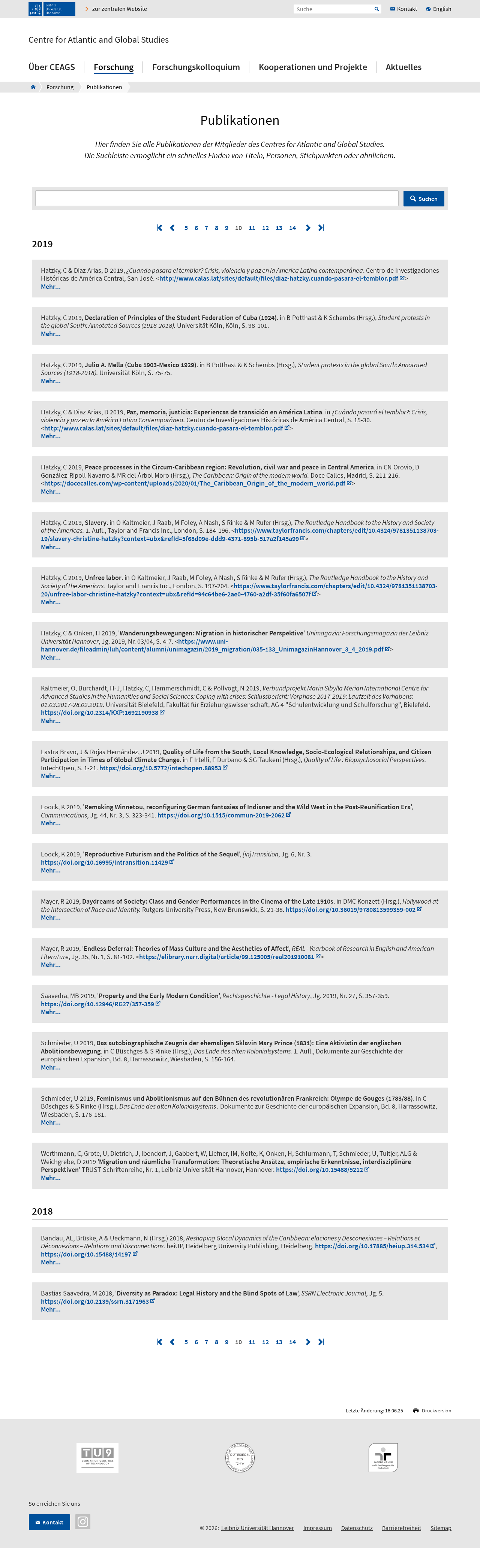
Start (376, 8)
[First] (160, 227)
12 (265, 227)
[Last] (320, 227)
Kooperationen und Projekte (313, 67)
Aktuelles (404, 67)
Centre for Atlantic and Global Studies (98, 39)
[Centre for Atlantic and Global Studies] (31, 87)
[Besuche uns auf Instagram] (83, 1521)
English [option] (442, 8)
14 (292, 227)
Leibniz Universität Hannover (257, 1528)
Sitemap (441, 1528)
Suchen (428, 198)
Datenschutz (357, 1528)
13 (279, 227)
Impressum (317, 1528)
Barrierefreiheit (401, 1528)
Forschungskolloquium (196, 67)
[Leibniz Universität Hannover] (51, 9)
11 (252, 227)
